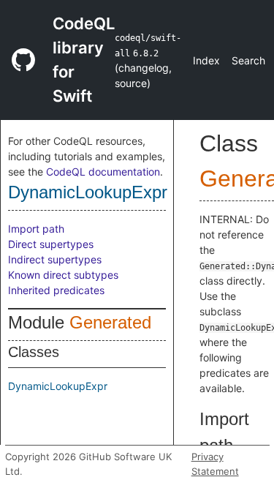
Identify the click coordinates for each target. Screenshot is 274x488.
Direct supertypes (51, 244)
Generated (110, 322)
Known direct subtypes (63, 275)
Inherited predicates (56, 290)
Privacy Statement (215, 464)
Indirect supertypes (55, 259)
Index (206, 60)
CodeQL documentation (103, 171)
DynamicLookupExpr (87, 192)
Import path (36, 228)
